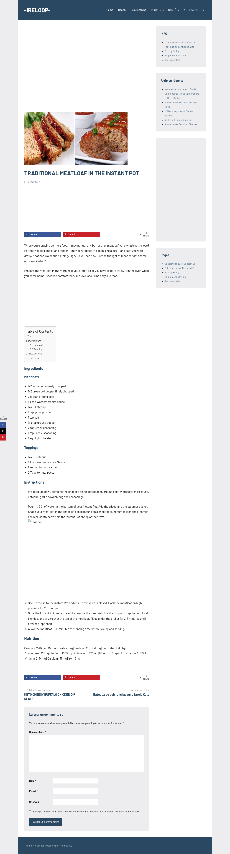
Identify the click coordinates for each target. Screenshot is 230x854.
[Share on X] (3, 431)
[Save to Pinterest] (3, 437)
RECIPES (156, 9)
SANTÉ (172, 9)
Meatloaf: (38, 345)
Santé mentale (172, 59)
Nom (32, 780)
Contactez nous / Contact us (179, 42)
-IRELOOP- (37, 10)
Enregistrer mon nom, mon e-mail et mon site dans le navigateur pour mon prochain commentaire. (86, 811)
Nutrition (34, 357)
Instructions (35, 353)
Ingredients (34, 340)
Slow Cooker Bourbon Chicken (181, 124)
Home (109, 9)
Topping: (38, 349)
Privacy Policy (171, 51)
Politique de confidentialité (179, 46)
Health (122, 9)
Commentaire (37, 731)
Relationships (138, 9)
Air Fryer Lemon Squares (178, 119)
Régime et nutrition (175, 55)
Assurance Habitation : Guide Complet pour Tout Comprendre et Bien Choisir (181, 93)
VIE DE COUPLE (192, 9)
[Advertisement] (86, 69)
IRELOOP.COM (32, 181)
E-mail (33, 791)
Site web (34, 801)
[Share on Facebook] (3, 425)
